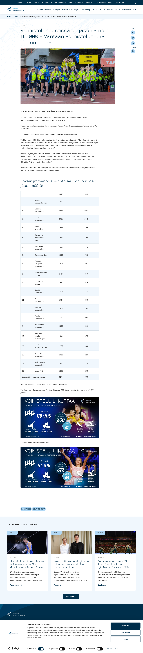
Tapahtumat (19, 2)
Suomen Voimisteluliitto (16, 9)
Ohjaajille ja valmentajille (81, 10)
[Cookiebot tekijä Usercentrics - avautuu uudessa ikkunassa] (13, 648)
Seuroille (99, 10)
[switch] (62, 648)
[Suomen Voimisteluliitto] (16, 614)
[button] (16, 585)
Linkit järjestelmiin (76, 2)
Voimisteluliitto (128, 10)
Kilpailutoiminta (61, 10)
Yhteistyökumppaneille (103, 2)
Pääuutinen (26, 509)
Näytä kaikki (71, 596)
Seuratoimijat (39, 509)
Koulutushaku (47, 2)
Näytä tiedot (111, 649)
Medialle (89, 2)
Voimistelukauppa (122, 2)
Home (9, 16)
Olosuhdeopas (60, 2)
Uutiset (15, 16)
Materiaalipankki (33, 2)
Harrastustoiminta (44, 10)
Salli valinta (125, 632)
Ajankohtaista (112, 10)
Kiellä (126, 639)
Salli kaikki (125, 625)
